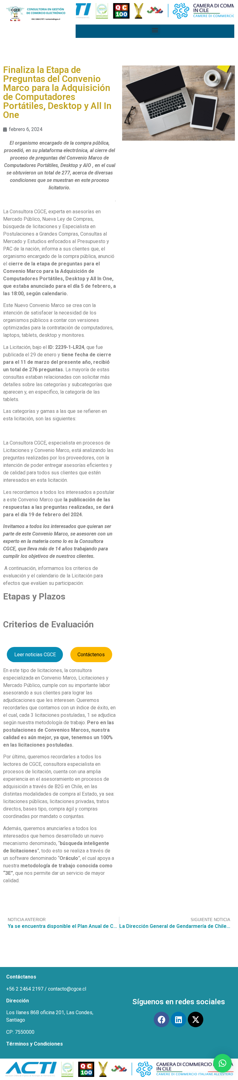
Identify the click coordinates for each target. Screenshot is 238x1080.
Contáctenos (91, 654)
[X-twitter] (195, 1019)
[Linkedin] (178, 1019)
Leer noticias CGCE (35, 654)
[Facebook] (161, 1019)
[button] (155, 30)
